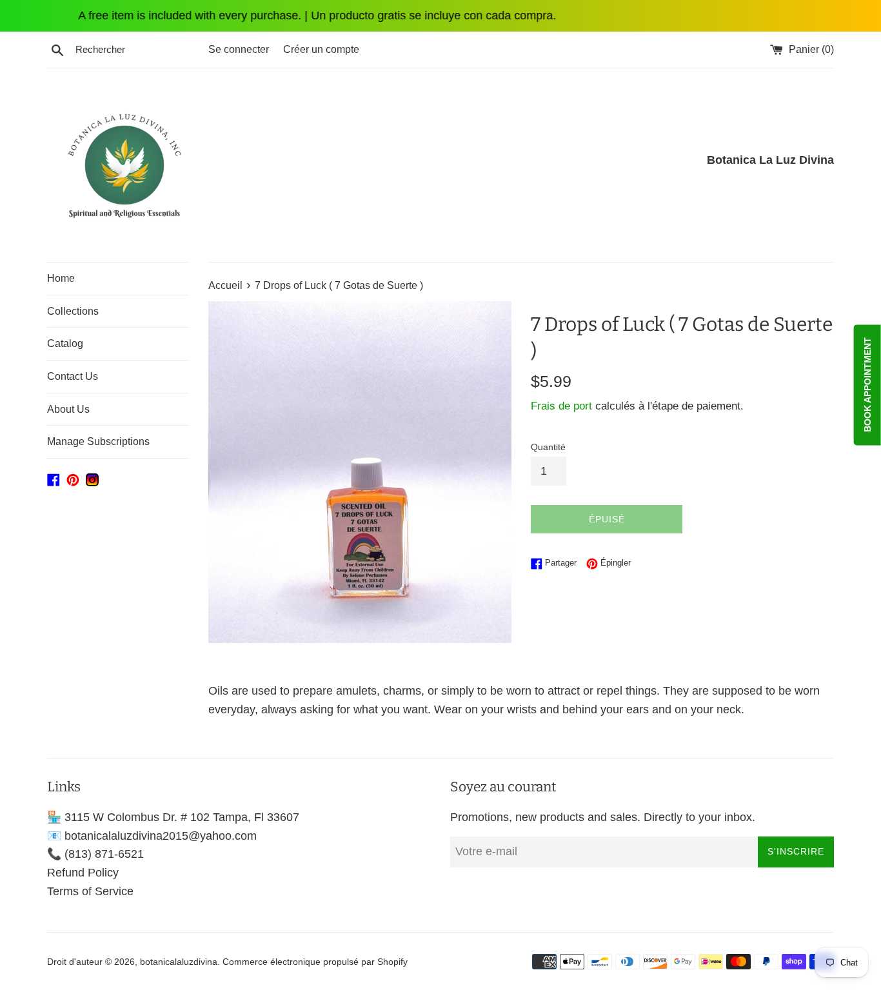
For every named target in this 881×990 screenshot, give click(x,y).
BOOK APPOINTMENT (867, 384)
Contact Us (72, 376)
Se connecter (238, 49)
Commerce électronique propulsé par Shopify (315, 961)
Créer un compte (321, 49)
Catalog (65, 343)
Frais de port (561, 406)
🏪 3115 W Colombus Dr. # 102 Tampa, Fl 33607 (173, 817)
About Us (68, 409)
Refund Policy (83, 872)
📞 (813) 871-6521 (95, 853)
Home (61, 278)
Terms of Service (90, 891)
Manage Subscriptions (98, 441)
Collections (73, 311)
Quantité (548, 447)
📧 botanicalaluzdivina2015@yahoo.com (152, 835)
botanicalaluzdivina (178, 961)
